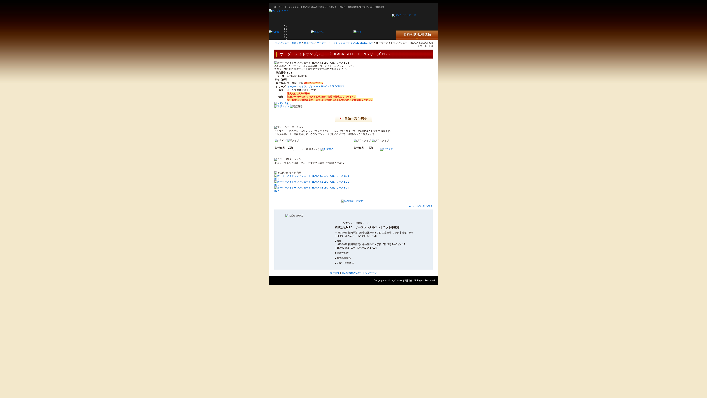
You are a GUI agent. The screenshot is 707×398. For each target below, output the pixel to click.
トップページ (370, 272)
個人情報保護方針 (351, 272)
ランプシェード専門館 (400, 280)
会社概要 (335, 272)
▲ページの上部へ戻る (421, 206)
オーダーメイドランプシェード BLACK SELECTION (345, 42)
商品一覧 (309, 42)
